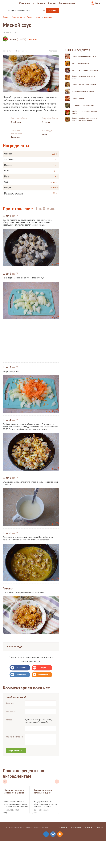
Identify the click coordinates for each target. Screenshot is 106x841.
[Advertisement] (31, 341)
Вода (6, 170)
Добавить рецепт (67, 3)
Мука (6, 176)
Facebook (21, 667)
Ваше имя (10, 703)
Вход (97, 3)
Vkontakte (21, 674)
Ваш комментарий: (14, 736)
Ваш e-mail (11, 711)
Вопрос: (9, 719)
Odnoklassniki (44, 674)
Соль (6, 182)
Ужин (44, 134)
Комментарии (8, 51)
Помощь (100, 827)
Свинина (48, 17)
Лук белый (9, 159)
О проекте (63, 827)
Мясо (38, 17)
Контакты (88, 827)
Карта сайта (76, 827)
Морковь (8, 165)
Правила (51, 3)
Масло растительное (13, 193)
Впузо (5, 17)
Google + (44, 667)
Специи (7, 187)
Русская (46, 122)
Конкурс (41, 3)
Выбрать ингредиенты (42, 10)
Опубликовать (15, 750)
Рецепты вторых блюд (22, 17)
